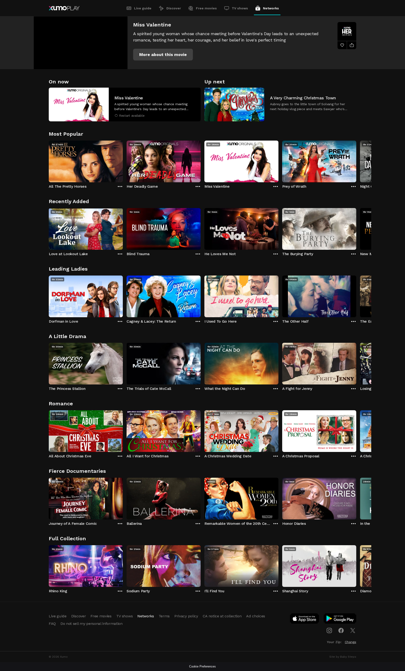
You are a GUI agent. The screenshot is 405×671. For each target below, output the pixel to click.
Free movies (206, 8)
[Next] (356, 160)
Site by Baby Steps (342, 656)
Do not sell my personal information (91, 623)
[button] (163, 54)
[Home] (64, 8)
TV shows (240, 8)
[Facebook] (341, 630)
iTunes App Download (304, 619)
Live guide (142, 8)
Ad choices (255, 616)
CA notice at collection (222, 616)
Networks (271, 8)
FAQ (52, 623)
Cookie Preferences (202, 666)
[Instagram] (329, 630)
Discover (173, 8)
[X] (352, 630)
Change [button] (350, 642)
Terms (164, 616)
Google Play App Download (340, 619)
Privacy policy (186, 616)
